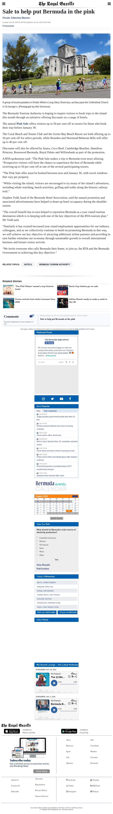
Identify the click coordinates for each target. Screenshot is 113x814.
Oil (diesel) (43, 544)
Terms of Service (80, 329)
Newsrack (94, 763)
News (68, 740)
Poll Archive (43, 568)
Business (69, 745)
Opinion (69, 763)
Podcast (95, 791)
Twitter (71, 785)
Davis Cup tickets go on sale (83, 286)
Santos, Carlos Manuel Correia (48, 607)
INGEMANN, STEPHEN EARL (49, 603)
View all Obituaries (46, 612)
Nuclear (42, 541)
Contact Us (15, 785)
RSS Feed (96, 785)
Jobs (92, 740)
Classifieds (94, 745)
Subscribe (15, 791)
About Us (15, 780)
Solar (41, 548)
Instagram (72, 791)
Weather (93, 751)
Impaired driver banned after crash (50, 476)
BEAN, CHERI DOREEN (46, 582)
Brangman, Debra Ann (45, 586)
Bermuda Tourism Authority (54, 264)
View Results (43, 565)
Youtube (95, 780)
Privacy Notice (41, 790)
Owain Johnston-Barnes (16, 17)
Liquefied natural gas (47, 537)
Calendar (94, 757)
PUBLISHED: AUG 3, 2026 (45, 696)
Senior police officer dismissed (49, 435)
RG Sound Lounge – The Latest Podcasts (57, 665)
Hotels (28, 264)
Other (41, 555)
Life (67, 757)
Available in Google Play (84, 731)
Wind (41, 551)
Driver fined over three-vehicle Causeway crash (56, 451)
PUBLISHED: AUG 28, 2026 (46, 669)
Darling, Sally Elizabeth (45, 590)
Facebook (71, 780)
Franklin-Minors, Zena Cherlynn (48, 594)
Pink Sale (22, 123)
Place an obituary (68, 612)
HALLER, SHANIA (44, 599)
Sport (68, 751)
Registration (40, 784)
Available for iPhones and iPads (29, 731)
